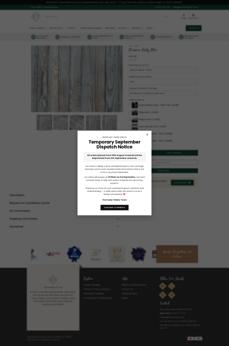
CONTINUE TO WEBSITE (114, 208)
